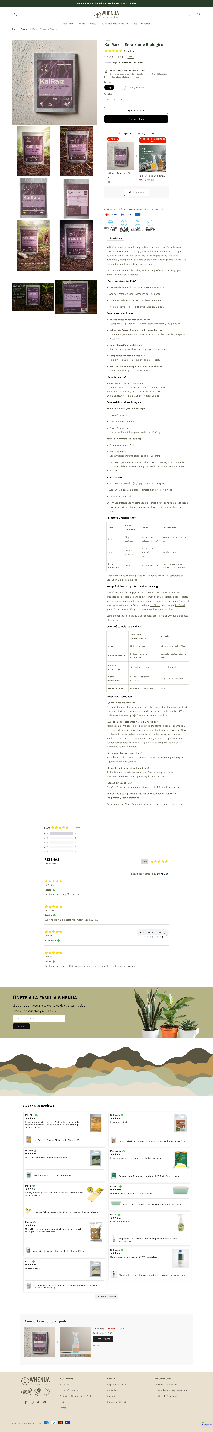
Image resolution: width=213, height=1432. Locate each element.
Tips (62, 1401)
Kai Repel (180, 605)
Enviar (21, 1026)
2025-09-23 (49, 935)
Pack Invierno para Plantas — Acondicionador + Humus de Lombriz (152, 175)
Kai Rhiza (155, 605)
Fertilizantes (66, 1384)
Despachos (112, 1390)
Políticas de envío (111, 77)
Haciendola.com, (34, 1423)
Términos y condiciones (165, 1384)
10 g (121, 87)
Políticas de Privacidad (165, 1396)
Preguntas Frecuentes (117, 1384)
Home (15, 29)
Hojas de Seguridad (116, 1401)
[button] (15, 14)
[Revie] (162, 874)
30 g (109, 87)
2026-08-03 (49, 885)
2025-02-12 (49, 956)
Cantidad (108, 94)
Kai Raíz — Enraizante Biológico (44, 29)
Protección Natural (69, 1390)
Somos (63, 1407)
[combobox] (120, 182)
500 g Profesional (138, 87)
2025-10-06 (49, 910)
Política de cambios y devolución (170, 1390)
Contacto (111, 1396)
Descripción (115, 238)
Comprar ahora (136, 119)
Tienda (24, 29)
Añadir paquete (137, 192)
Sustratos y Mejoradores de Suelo (76, 1396)
